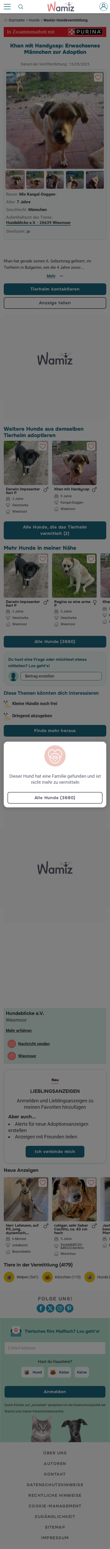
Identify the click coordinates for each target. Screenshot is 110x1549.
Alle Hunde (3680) (55, 797)
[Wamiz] (63, 6)
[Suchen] (21, 6)
